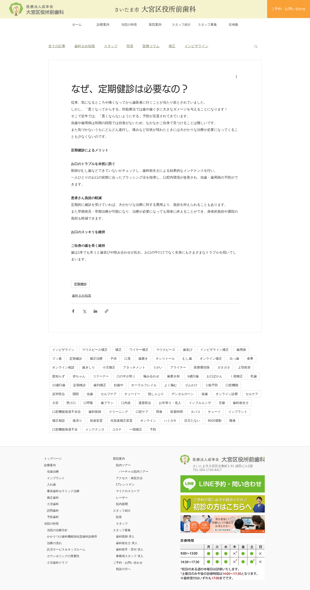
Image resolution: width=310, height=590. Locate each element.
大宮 (55, 403)
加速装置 (96, 420)
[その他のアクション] (236, 76)
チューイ (214, 411)
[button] (256, 46)
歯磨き (143, 358)
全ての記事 (56, 46)
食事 (250, 358)
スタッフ (111, 46)
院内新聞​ (122, 504)
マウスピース (165, 349)
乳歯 (254, 376)
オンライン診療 (227, 394)
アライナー (178, 367)
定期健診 (80, 284)
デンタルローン (183, 394)
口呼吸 (88, 403)
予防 (153, 429)
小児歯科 (53, 504)
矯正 (172, 46)
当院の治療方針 (57, 530)
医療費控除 (202, 367)
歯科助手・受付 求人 (129, 549)
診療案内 (50, 465)
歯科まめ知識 (84, 46)
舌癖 (222, 403)
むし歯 (187, 358)
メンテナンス (94, 429)
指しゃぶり (156, 394)
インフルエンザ (200, 403)
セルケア (252, 394)
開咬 (76, 394)
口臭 (127, 358)
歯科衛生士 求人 (127, 543)
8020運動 (214, 420)
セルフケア (109, 394)
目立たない (192, 420)
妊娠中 (118, 385)
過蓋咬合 (144, 403)
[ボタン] (222, 524)
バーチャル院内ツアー (133, 471)
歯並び (187, 349)
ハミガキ (170, 420)
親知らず (58, 376)
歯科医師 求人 (125, 536)
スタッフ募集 (122, 530)
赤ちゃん (79, 376)
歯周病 (241, 349)
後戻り (77, 420)
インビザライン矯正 (214, 349)
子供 (113, 358)
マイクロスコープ (128, 491)
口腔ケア (142, 411)
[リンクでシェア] (106, 311)
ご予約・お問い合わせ (128, 562)
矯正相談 (58, 420)
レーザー (122, 497)
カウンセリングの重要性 (63, 556)
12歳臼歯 (58, 385)
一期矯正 (135, 429)
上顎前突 (244, 367)
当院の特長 (51, 523)
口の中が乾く (126, 376)
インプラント (237, 411)
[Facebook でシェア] (73, 311)
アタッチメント (134, 367)
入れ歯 (51, 484)
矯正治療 (96, 358)
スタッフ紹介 (122, 510)
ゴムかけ (191, 385)
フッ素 (57, 358)
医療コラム (151, 46)
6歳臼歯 (193, 376)
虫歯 (90, 394)
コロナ (117, 429)
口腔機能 (232, 385)
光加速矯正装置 (121, 420)
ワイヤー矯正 (138, 349)
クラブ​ (63, 562)
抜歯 (205, 394)
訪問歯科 (53, 510)
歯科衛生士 (241, 403)
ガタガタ (223, 367)
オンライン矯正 (211, 358)
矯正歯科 (53, 497)
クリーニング (118, 411)
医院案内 (119, 458)
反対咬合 (58, 394)
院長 (130, 46)
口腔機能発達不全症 (66, 411)
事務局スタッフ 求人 (129, 556)
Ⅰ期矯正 (236, 376)
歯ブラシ (107, 403)
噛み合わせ (151, 376)
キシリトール (165, 358)
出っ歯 (234, 358)
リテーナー (101, 376)
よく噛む (170, 385)
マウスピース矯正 (95, 349)
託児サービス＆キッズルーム (66, 549)
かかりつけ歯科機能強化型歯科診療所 (72, 536)
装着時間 (176, 411)
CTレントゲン (125, 484)
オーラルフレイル (144, 385)
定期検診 (79, 385)
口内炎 (126, 403)
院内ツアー (123, 465)
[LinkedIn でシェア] (95, 311)
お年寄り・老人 (170, 403)
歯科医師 (95, 411)
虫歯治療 (53, 471)
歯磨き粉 (173, 376)
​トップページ (53, 458)
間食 (159, 411)
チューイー (132, 394)
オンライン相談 (63, 367)
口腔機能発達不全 (65, 429)
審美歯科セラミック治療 (63, 491)
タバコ (195, 411)
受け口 (71, 403)
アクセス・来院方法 (129, 478)
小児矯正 (109, 367)
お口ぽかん (214, 376)
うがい (157, 367)
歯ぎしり (88, 367)
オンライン (148, 420)
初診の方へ (123, 569)
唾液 (232, 420)
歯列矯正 (99, 385)
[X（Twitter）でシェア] (84, 311)
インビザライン (196, 46)
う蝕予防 (211, 385)
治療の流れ (54, 543)
